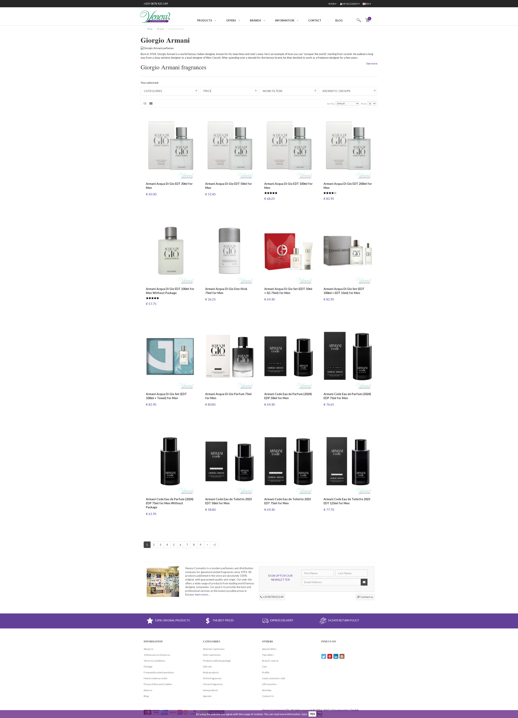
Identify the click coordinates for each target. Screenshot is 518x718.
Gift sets (207, 666)
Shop (149, 28)
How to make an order (156, 678)
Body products (211, 672)
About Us (149, 648)
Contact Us (268, 696)
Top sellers (268, 654)
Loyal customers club (273, 678)
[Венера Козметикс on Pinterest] (329, 656)
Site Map (266, 690)
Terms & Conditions (154, 660)
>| (214, 544)
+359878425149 (273, 597)
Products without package (217, 660)
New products (210, 690)
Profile (265, 672)
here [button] (304, 714)
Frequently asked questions (159, 672)
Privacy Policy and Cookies (158, 684)
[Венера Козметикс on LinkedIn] (335, 656)
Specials (207, 696)
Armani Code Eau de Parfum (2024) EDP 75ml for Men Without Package (169, 503)
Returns (148, 690)
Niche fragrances (212, 678)
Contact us (366, 597)
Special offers (269, 648)
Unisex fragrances (213, 684)
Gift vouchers (269, 684)
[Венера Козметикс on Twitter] (323, 656)
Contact (314, 20)
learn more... (202, 594)
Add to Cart (170, 201)
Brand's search (270, 660)
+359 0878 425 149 (156, 3)
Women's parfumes (214, 648)
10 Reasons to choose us (157, 654)
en (368, 3)
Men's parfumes (212, 654)
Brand (160, 28)
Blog (339, 20)
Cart (264, 666)
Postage (148, 666)
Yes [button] (312, 714)
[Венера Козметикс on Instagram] (342, 656)
